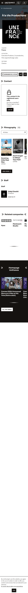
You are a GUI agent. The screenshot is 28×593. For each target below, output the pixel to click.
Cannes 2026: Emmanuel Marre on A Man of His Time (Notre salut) (11, 293)
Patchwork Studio (17, 225)
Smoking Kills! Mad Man (5, 160)
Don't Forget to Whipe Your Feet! (18, 158)
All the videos (7, 309)
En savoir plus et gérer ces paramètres (12, 586)
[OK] (14, 590)
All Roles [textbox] (5, 132)
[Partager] (21, 74)
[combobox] (14, 132)
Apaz (3, 225)
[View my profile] (24, 3)
